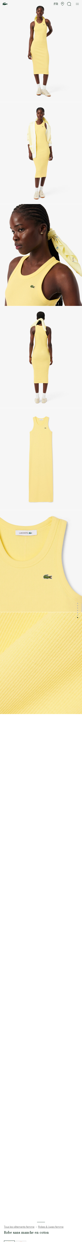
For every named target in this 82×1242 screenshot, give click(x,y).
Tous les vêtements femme (19, 1227)
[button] (62, 4)
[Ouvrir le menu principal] (77, 4)
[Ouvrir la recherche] (69, 4)
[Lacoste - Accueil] (5, 4)
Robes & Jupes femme (50, 1227)
